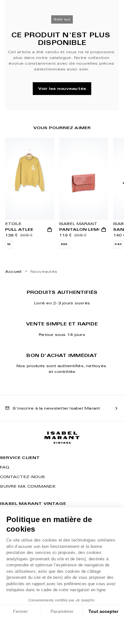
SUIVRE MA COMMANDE (28, 486)
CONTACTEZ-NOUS (22, 477)
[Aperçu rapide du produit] (49, 229)
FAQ (4, 467)
